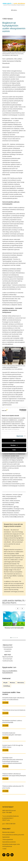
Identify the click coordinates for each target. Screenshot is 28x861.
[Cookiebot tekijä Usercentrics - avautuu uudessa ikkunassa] (19, 410)
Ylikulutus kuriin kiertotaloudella (14, 628)
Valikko (15, 10)
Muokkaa (13, 445)
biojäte (6, 682)
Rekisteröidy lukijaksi (8, 832)
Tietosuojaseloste (7, 839)
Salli (14, 440)
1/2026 (4, 849)
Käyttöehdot (6, 837)
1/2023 (4, 19)
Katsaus (10, 19)
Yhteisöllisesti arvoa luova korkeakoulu (13, 710)
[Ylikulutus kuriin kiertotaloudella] (14, 618)
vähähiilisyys (7, 686)
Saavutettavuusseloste (9, 842)
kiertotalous (21, 682)
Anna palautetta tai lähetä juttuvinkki (13, 835)
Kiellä (14, 449)
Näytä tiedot (20, 436)
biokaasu (13, 682)
